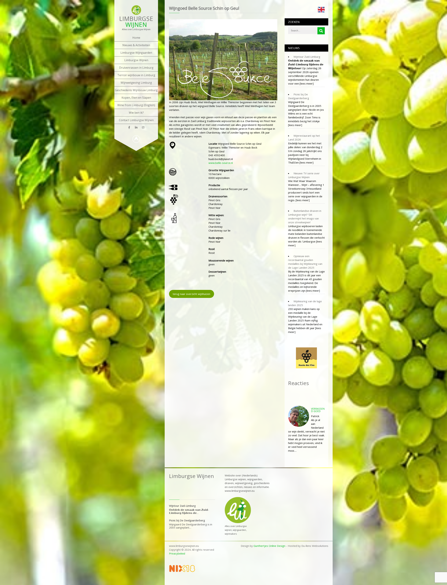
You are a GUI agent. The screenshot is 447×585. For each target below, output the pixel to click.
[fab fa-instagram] (143, 127)
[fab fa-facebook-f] (129, 127)
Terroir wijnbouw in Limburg (136, 75)
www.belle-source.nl (220, 163)
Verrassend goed (318, 410)
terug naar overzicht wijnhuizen (191, 294)
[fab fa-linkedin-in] (136, 127)
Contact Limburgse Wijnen (136, 120)
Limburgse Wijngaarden (136, 53)
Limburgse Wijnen (136, 60)
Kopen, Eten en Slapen (136, 98)
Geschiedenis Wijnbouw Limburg (136, 90)
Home (136, 38)
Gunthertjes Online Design (269, 546)
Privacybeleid (177, 553)
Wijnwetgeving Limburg (136, 83)
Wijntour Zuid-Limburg (182, 505)
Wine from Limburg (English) (136, 105)
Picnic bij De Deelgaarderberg (187, 520)
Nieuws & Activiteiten (136, 45)
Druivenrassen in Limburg (136, 68)
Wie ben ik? (136, 113)
